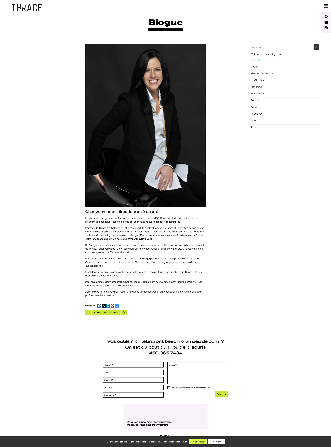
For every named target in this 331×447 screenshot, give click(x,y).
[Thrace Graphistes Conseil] (27, 10)
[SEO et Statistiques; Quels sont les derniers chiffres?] (88, 312)
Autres (254, 107)
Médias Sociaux (259, 93)
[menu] (326, 6)
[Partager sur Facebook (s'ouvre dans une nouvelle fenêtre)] (99, 306)
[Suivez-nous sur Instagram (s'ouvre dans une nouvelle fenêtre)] (326, 27)
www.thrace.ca (130, 285)
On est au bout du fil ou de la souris (165, 347)
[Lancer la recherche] (316, 47)
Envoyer (221, 394)
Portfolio (255, 100)
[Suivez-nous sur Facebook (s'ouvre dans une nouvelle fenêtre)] (326, 16)
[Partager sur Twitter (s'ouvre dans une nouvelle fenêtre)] (104, 306)
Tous (253, 127)
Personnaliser (216, 441)
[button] (145, 125)
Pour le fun (256, 113)
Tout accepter (198, 441)
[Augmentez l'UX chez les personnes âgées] (124, 312)
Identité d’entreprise (262, 73)
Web (253, 120)
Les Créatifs (257, 80)
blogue (110, 291)
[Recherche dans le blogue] (282, 47)
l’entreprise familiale (170, 248)
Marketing (256, 86)
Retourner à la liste (106, 312)
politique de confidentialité (199, 387)
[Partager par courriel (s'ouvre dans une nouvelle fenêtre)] (117, 306)
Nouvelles (256, 59)
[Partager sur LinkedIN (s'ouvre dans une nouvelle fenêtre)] (108, 306)
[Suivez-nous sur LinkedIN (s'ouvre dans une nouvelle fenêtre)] (326, 22)
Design (254, 66)
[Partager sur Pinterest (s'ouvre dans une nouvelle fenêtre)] (112, 306)
